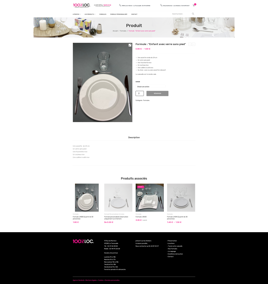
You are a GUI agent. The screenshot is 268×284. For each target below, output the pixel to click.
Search (193, 14)
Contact (134, 14)
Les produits (89, 14)
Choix (138, 81)
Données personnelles (112, 280)
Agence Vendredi (78, 280)
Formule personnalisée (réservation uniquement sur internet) (190, 44)
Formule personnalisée (118, 14)
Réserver (157, 93)
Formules (102, 14)
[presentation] (71, 204)
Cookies (100, 280)
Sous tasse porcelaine (193, 44)
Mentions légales (91, 280)
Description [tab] (134, 137)
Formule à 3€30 (141, 217)
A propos (76, 14)
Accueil (115, 31)
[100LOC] (82, 5)
